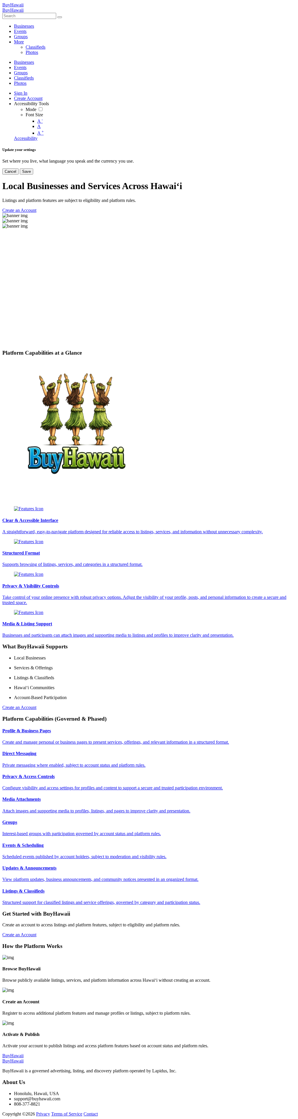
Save (26, 171)
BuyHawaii (13, 4)
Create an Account (19, 707)
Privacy (43, 1113)
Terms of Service (66, 1113)
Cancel (10, 171)
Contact (91, 1113)
